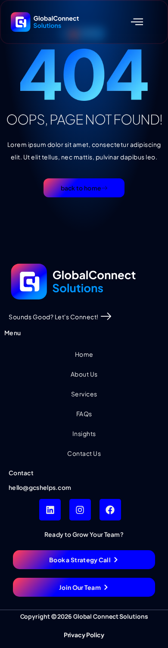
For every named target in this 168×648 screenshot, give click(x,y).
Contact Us (84, 453)
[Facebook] (110, 509)
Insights (84, 433)
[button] (137, 21)
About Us (84, 374)
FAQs (84, 413)
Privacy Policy (84, 635)
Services (84, 394)
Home (84, 354)
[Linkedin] (50, 509)
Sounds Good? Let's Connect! (54, 317)
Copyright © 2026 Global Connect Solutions (84, 616)
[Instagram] (80, 509)
